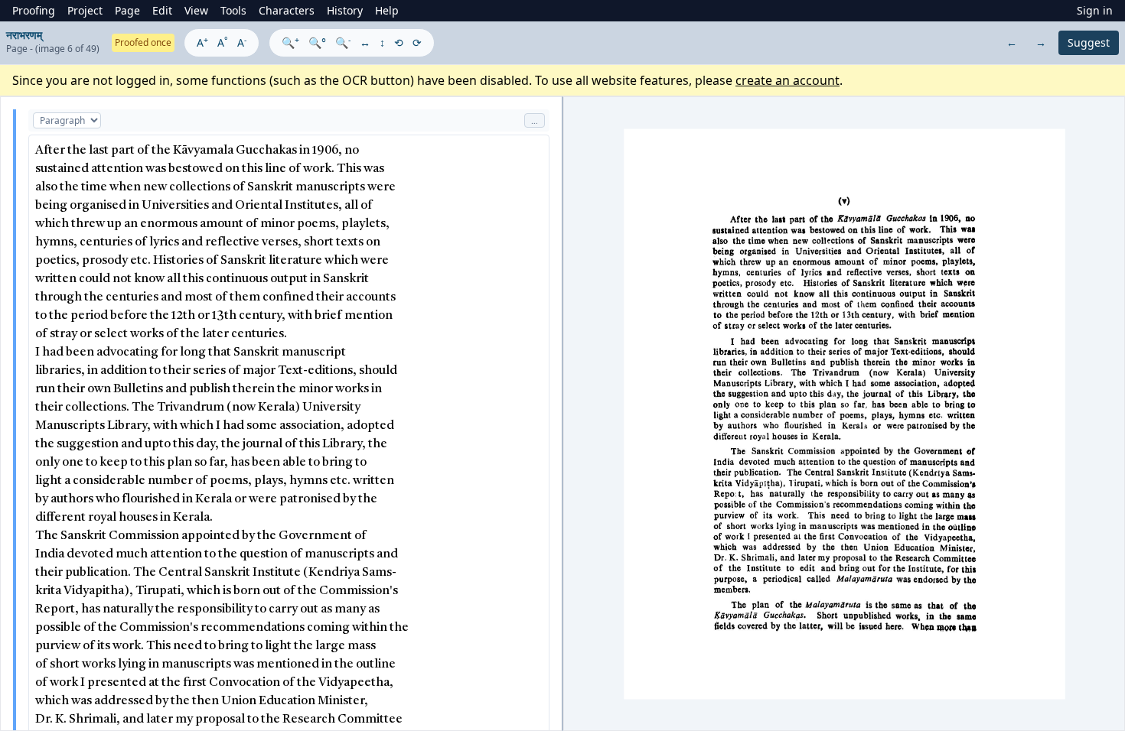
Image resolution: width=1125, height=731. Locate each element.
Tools (233, 10)
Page (127, 10)
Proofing (33, 10)
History (345, 10)
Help (387, 10)
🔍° (317, 42)
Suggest (1089, 42)
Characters (287, 10)
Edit (162, 10)
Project (85, 10)
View (196, 10)
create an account (787, 80)
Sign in (1095, 10)
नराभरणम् (24, 35)
